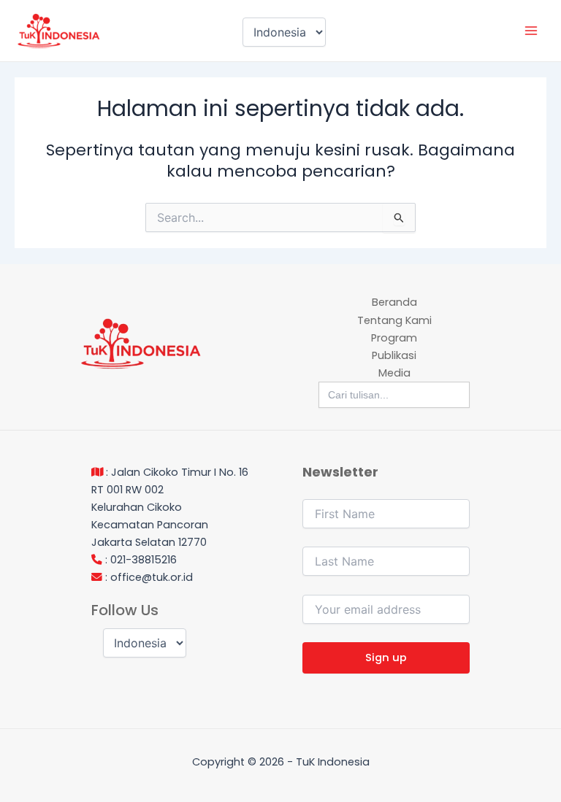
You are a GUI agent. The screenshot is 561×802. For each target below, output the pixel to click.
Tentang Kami (394, 320)
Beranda (394, 302)
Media (394, 373)
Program (394, 338)
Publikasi (394, 355)
